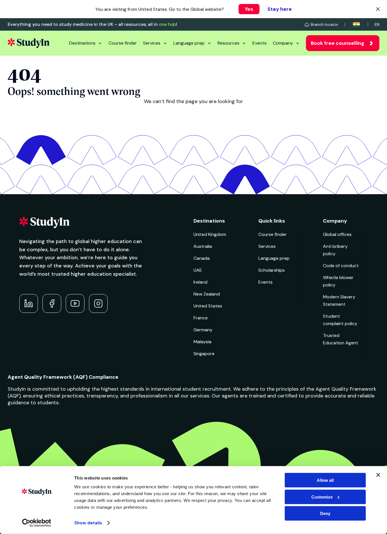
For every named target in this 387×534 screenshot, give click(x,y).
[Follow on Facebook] (51, 303)
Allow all (325, 480)
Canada (202, 258)
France (201, 318)
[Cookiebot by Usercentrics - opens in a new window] (36, 523)
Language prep (189, 43)
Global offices (337, 234)
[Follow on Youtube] (75, 303)
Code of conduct (341, 266)
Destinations (82, 43)
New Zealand (207, 294)
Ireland (200, 282)
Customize (322, 496)
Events (259, 43)
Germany (203, 330)
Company (283, 43)
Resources (228, 43)
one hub (167, 24)
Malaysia (202, 342)
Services (151, 43)
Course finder (123, 43)
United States (208, 306)
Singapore (204, 354)
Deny (325, 513)
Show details (88, 523)
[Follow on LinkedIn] (28, 303)
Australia (203, 246)
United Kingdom (210, 234)
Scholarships (271, 270)
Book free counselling (337, 43)
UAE (198, 270)
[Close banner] (378, 475)
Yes (249, 9)
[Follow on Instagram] (98, 303)
